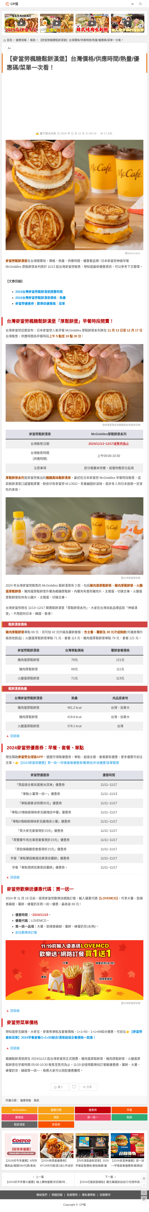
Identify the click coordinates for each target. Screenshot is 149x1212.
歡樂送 (19, 1117)
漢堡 (56, 1117)
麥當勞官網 (134, 425)
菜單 (62, 303)
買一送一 (92, 1117)
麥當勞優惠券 (24, 303)
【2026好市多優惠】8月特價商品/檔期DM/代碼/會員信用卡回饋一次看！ (21, 1165)
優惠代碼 (56, 1109)
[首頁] (144, 1178)
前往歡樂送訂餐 (26, 932)
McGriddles (19, 1109)
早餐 (129, 1109)
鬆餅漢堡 (19, 1124)
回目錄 (15, 736)
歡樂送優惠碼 (46, 303)
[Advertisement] (74, 102)
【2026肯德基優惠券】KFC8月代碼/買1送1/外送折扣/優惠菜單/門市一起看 (56, 1165)
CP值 (14, 4)
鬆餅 (129, 1117)
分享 (89, 1087)
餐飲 (33, 40)
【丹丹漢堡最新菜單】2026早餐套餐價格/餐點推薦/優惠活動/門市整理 (92, 1165)
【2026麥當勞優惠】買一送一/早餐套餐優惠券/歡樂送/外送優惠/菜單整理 (127, 1165)
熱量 (63, 297)
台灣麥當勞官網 (132, 578)
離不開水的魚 (48, 133)
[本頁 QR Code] (144, 1199)
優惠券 (93, 1109)
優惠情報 (21, 40)
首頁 (9, 40)
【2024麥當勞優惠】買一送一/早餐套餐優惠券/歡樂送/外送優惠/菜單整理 (69, 762)
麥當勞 (56, 1124)
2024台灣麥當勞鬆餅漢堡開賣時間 (39, 291)
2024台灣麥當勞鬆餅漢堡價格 (35, 297)
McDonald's (134, 253)
